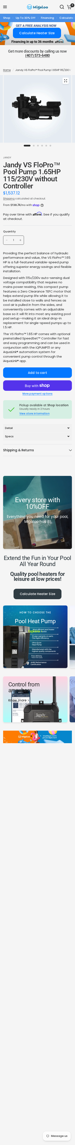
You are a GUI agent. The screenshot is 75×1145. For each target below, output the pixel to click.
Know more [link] (17, 700)
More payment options (37, 393)
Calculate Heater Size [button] (37, 33)
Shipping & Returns (18, 450)
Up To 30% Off (25, 18)
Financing (47, 18)
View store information (34, 413)
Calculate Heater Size (37, 594)
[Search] (61, 7)
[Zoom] (65, 81)
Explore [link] (34, 631)
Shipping (9, 198)
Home (7, 70)
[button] (37, 428)
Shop (6, 18)
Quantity (9, 231)
